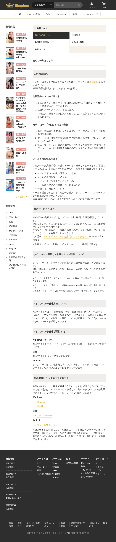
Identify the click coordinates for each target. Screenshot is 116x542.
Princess (13, 239)
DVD (48, 14)
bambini (12, 253)
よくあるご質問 (78, 42)
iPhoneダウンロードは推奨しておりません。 (66, 236)
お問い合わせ (40, 49)
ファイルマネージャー (48, 425)
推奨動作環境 (72, 463)
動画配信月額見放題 (17, 259)
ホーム (99, 463)
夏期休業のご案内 (13, 498)
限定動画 (13, 226)
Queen (12, 244)
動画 (74, 14)
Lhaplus (41, 402)
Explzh (40, 406)
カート (104, 7)
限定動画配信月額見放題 (17, 266)
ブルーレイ (61, 14)
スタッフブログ (90, 14)
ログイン (92, 7)
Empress (13, 235)
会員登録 (93, 82)
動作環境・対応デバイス (44, 42)
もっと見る (20, 196)
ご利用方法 (76, 35)
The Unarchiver (44, 415)
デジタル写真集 (16, 230)
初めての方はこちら (42, 35)
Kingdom (13, 248)
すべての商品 (33, 14)
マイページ (100, 474)
